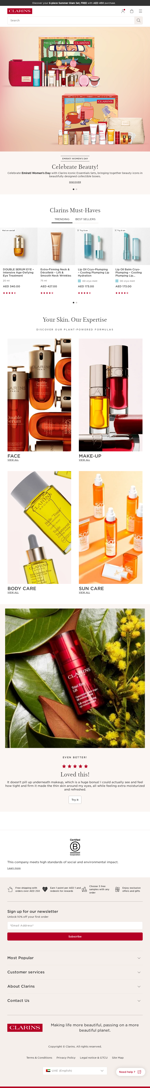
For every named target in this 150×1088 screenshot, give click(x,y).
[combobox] (75, 1071)
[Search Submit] (139, 20)
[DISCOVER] (75, 89)
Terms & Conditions (39, 1057)
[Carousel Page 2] (76, 189)
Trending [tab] (62, 219)
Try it (75, 799)
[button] (130, 1072)
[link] (39, 460)
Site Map (118, 1057)
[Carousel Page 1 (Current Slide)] (73, 189)
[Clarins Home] (19, 11)
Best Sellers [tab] (85, 219)
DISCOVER (75, 182)
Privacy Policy (66, 1057)
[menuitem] (123, 11)
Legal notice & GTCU (94, 1057)
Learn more (14, 868)
